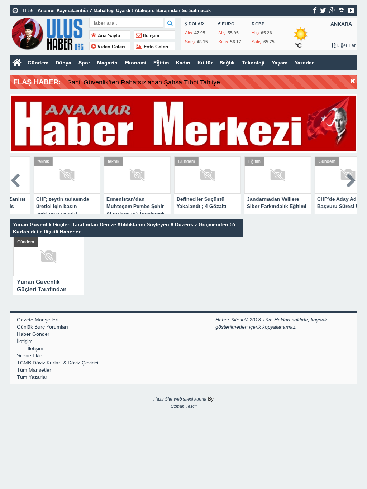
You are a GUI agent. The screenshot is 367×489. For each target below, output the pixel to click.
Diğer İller (345, 45)
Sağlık (227, 63)
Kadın (183, 63)
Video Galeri (110, 46)
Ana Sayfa (108, 35)
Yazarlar (304, 63)
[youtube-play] (351, 10)
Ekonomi (135, 63)
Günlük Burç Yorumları (42, 327)
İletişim (150, 35)
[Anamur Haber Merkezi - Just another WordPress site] (48, 33)
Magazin (107, 63)
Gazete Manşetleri (37, 320)
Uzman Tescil (184, 406)
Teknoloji (253, 63)
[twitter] (323, 10)
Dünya (63, 63)
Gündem (38, 63)
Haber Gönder (33, 334)
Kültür (205, 63)
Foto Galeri (155, 46)
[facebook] (315, 10)
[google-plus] (332, 10)
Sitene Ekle (29, 355)
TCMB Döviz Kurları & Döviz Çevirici (57, 362)
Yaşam (279, 63)
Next (351, 179)
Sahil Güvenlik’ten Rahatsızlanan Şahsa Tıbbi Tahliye (143, 82)
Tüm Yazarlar (32, 377)
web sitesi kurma (190, 399)
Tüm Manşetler (34, 370)
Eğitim (161, 63)
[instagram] (341, 10)
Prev (15, 179)
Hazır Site (162, 399)
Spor (84, 63)
